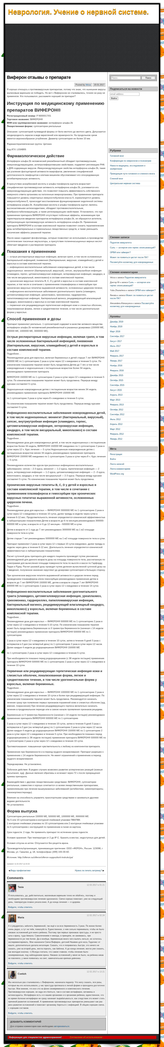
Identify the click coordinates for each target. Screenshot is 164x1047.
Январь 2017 (116, 361)
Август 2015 (116, 390)
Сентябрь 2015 (117, 385)
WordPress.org (117, 474)
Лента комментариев (120, 469)
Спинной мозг (116, 178)
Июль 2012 (115, 419)
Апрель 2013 (116, 395)
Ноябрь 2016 (116, 365)
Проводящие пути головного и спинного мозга (132, 173)
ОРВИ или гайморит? (120, 252)
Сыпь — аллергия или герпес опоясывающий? (132, 247)
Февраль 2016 (117, 370)
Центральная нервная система (125, 183)
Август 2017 (116, 341)
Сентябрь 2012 (117, 414)
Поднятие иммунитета (120, 242)
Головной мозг (117, 156)
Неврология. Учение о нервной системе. (78, 12)
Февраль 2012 (117, 434)
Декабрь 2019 (116, 322)
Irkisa (88, 85)
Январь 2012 (116, 439)
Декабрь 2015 (116, 375)
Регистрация (116, 454)
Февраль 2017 (117, 356)
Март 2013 (115, 400)
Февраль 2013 (117, 404)
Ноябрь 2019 (116, 326)
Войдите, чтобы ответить (20, 907)
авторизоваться (61, 1026)
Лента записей (117, 464)
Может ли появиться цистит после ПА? (129, 257)
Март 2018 (115, 331)
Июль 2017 (115, 346)
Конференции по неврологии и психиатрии (130, 161)
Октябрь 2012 (116, 409)
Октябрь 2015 (116, 380)
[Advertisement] (82, 48)
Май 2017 (114, 351)
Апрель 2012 (116, 424)
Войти (113, 459)
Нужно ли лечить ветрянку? (88, 870)
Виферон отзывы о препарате (39, 77)
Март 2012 (115, 429)
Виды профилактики (20, 870)
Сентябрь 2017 (117, 336)
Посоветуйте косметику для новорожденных (131, 262)
